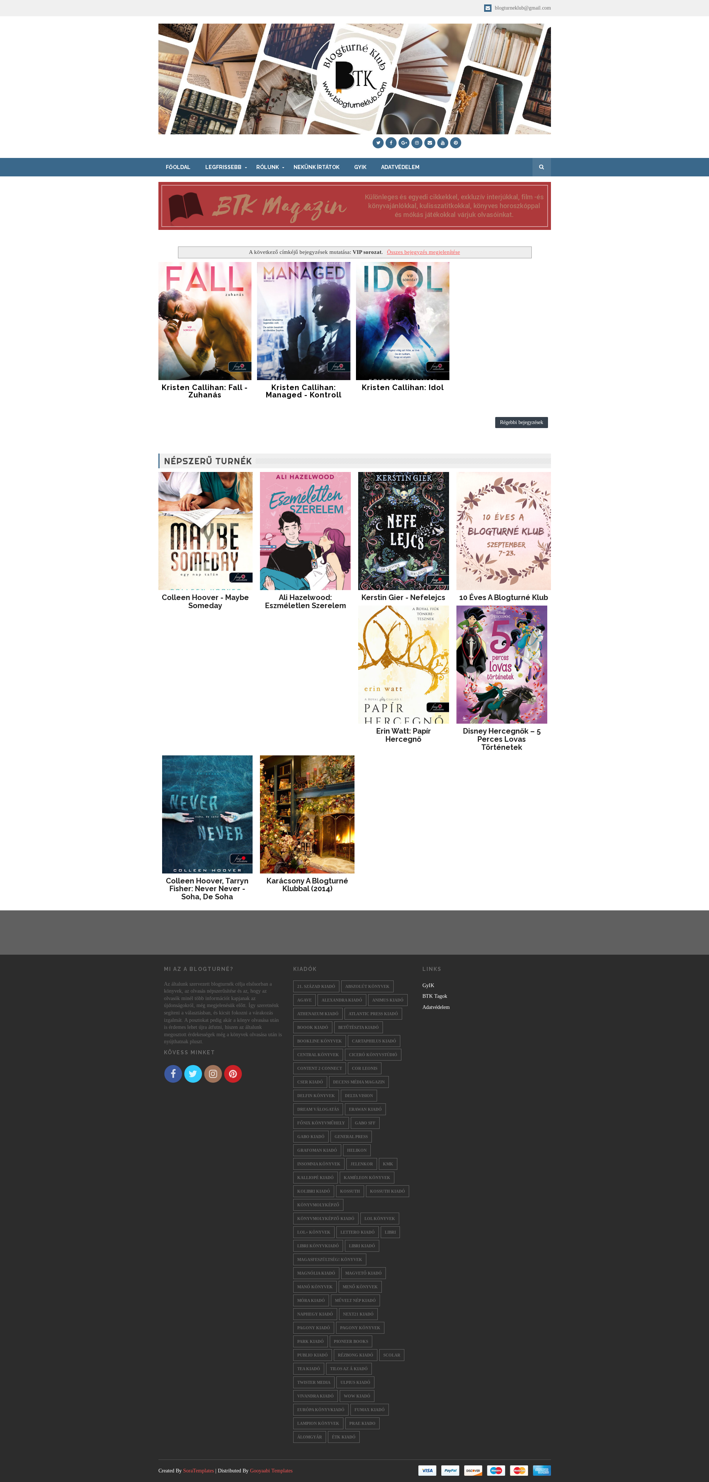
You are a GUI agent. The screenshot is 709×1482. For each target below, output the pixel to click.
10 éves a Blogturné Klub (503, 597)
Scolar (391, 1355)
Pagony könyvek (360, 1328)
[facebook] (391, 142)
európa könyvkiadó (321, 1409)
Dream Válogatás (318, 1109)
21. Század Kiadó (316, 986)
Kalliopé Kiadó (315, 1177)
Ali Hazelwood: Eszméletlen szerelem (305, 601)
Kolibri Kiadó (313, 1191)
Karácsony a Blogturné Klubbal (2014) (307, 884)
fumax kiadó (369, 1409)
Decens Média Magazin (359, 1082)
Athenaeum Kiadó (318, 1013)
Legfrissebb (223, 167)
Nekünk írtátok (316, 167)
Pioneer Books (351, 1341)
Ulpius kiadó (355, 1382)
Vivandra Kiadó (315, 1396)
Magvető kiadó (363, 1273)
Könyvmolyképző (318, 1205)
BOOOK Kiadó (312, 1027)
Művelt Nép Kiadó (355, 1300)
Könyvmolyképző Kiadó (325, 1218)
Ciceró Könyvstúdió (373, 1054)
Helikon (357, 1150)
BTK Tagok (434, 996)
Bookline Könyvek (319, 1041)
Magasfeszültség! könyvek (329, 1259)
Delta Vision (359, 1095)
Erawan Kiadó (365, 1109)
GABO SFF (365, 1123)
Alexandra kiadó (342, 1000)
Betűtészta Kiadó (358, 1027)
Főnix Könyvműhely (321, 1123)
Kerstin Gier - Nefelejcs (403, 597)
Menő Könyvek (360, 1287)
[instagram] (416, 142)
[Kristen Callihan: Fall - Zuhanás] (205, 321)
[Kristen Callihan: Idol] (402, 321)
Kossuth (350, 1191)
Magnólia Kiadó (316, 1273)
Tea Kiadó (308, 1368)
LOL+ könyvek (313, 1232)
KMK (388, 1164)
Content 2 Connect (319, 1068)
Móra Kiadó (311, 1300)
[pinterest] (455, 142)
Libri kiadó (362, 1246)
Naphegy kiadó (315, 1314)
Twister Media (313, 1382)
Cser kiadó (310, 1082)
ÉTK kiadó (344, 1437)
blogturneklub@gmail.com (522, 8)
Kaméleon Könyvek (367, 1177)
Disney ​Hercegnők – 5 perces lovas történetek (502, 739)
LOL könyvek (379, 1218)
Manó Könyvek (315, 1287)
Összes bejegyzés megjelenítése (423, 252)
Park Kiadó (310, 1341)
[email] (429, 142)
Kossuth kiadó (387, 1191)
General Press (351, 1136)
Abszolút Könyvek (367, 986)
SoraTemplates (198, 1471)
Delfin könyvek (316, 1095)
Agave (304, 1000)
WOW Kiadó (357, 1396)
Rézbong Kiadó (355, 1355)
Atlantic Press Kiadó (373, 1013)
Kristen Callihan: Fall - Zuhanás (205, 391)
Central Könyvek (318, 1054)
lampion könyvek (318, 1423)
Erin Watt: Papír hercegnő (403, 735)
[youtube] (442, 142)
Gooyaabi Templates (271, 1471)
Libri (390, 1232)
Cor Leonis (364, 1068)
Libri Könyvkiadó (318, 1246)
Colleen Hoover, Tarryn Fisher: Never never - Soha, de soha (207, 889)
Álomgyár (309, 1437)
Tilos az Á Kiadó (349, 1368)
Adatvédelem (400, 167)
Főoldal (178, 167)
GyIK (360, 167)
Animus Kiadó (388, 1000)
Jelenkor (361, 1164)
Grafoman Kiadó (317, 1150)
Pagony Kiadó (313, 1328)
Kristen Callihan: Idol (403, 387)
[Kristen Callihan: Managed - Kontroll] (303, 321)
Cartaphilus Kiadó (374, 1041)
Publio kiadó (312, 1355)
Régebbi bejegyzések (521, 422)
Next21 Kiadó (358, 1314)
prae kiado (362, 1423)
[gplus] (404, 142)
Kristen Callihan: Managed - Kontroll (304, 391)
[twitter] (378, 142)
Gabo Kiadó (311, 1136)
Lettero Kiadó (357, 1232)
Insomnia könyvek (318, 1164)
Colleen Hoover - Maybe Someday (205, 601)
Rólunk (267, 167)
